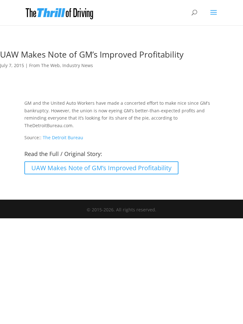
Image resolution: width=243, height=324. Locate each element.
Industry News (77, 65)
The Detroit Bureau (63, 137)
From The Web (44, 65)
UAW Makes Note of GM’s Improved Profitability (101, 168)
